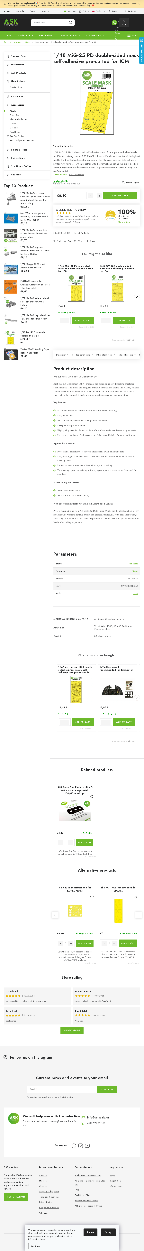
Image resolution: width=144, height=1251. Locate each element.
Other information (104, 354)
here (42, 1239)
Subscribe (106, 1089)
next (138, 915)
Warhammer (17, 64)
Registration (133, 11)
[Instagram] (80, 1146)
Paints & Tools (19, 149)
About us (7, 11)
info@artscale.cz (98, 1118)
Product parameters (81, 354)
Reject (90, 1232)
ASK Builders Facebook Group (88, 1205)
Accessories (17, 105)
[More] (132, 35)
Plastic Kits (17, 96)
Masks (13, 110)
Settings (35, 1246)
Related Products (125, 354)
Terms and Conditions (48, 1196)
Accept (108, 1232)
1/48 (135, 593)
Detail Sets (14, 115)
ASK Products (18, 73)
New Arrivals (18, 81)
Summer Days (18, 56)
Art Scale (85, 233)
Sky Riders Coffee (21, 166)
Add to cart (120, 195)
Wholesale (44, 1212)
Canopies (14, 127)
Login (112, 1175)
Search (71, 22)
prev (55, 915)
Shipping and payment (49, 1191)
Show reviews (124, 222)
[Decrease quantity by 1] (90, 195)
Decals (13, 123)
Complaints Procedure (49, 1207)
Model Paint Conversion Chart (88, 1175)
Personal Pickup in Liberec (86, 1200)
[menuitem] (9, 35)
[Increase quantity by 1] (99, 195)
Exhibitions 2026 (82, 1195)
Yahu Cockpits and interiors (22, 140)
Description (61, 354)
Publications (18, 158)
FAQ (77, 1189)
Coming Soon (16, 87)
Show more (72, 1030)
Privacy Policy (69, 1097)
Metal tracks (15, 132)
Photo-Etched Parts (18, 119)
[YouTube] (87, 1146)
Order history (116, 1186)
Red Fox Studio (16, 136)
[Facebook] (74, 1146)
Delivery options (133, 182)
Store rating (72, 977)
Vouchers (16, 174)
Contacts (33, 11)
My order (20, 11)
